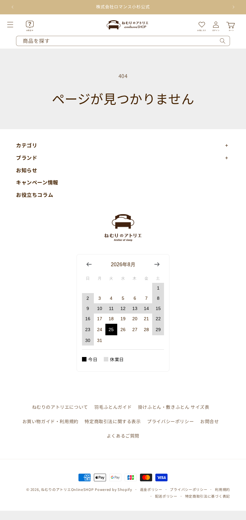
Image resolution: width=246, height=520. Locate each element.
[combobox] (123, 41)
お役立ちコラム (34, 194)
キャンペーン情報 (37, 182)
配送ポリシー (166, 496)
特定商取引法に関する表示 (113, 421)
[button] (17, 25)
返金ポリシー (151, 489)
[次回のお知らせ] (233, 7)
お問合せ (209, 421)
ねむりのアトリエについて (60, 407)
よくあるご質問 (123, 435)
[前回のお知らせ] (12, 7)
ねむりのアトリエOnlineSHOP (67, 489)
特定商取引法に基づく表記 (207, 496)
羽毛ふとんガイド (113, 407)
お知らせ (26, 170)
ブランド (26, 157)
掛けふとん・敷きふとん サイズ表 (173, 407)
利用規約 (222, 489)
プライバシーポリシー (170, 421)
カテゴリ (26, 145)
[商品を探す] (223, 41)
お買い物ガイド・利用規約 (50, 421)
